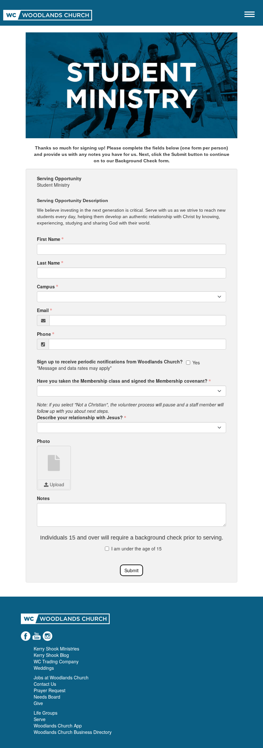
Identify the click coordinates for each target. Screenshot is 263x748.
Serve (40, 719)
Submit (131, 570)
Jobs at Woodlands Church (61, 677)
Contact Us (45, 684)
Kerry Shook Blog (51, 655)
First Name (48, 239)
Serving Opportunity (59, 178)
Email (43, 310)
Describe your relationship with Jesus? (80, 417)
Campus (46, 286)
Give (38, 703)
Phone (44, 334)
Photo (43, 441)
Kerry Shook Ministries (56, 648)
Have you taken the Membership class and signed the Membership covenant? (122, 381)
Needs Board (47, 696)
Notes (43, 498)
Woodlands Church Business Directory (73, 732)
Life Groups (45, 713)
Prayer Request (49, 690)
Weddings (44, 668)
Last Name (48, 262)
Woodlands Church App (58, 725)
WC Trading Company (56, 661)
